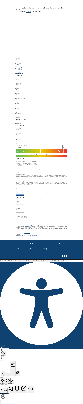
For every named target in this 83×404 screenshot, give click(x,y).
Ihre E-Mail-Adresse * (19, 206)
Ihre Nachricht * (18, 218)
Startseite (30, 245)
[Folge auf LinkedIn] (66, 256)
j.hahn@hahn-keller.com (20, 64)
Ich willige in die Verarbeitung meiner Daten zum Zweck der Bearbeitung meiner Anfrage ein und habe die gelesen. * (39, 230)
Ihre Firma (17, 199)
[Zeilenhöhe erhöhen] (1, 358)
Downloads (44, 247)
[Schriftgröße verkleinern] (1, 350)
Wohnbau (17, 247)
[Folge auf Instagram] (65, 256)
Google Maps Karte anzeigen (20, 195)
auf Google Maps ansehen (29, 196)
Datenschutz (45, 249)
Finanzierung (18, 249)
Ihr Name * (17, 201)
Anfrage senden (27, 233)
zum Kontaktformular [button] (19, 73)
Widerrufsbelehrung (25, 226)
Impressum (45, 248)
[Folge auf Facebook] (63, 256)
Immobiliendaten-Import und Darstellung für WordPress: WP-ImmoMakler (28, 235)
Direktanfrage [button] (28, 12)
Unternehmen (31, 248)
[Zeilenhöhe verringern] (1, 360)
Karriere (30, 249)
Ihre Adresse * (18, 208)
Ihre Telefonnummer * (19, 214)
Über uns (30, 247)
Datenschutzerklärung (45, 192)
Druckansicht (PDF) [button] (23, 12)
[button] (63, 261)
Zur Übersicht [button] (18, 12)
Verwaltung (17, 248)
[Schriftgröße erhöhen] (1, 347)
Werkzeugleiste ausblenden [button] (4, 348)
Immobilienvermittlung (19, 245)
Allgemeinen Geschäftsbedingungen (27, 225)
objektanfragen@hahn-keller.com (21, 67)
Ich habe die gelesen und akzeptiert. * (29, 225)
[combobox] (31, 261)
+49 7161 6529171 (19, 69)
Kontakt (44, 245)
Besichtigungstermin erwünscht (22, 216)
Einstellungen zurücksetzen (4, 393)
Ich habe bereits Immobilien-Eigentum (23, 217)
